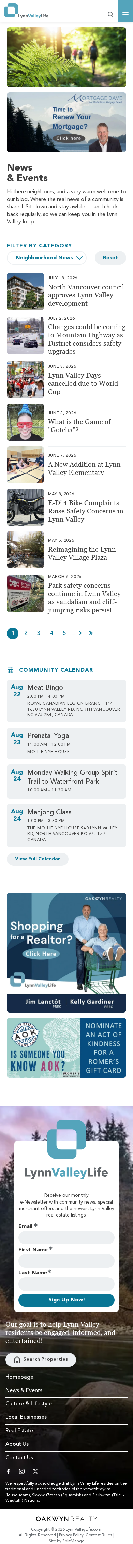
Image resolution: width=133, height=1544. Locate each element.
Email (25, 1226)
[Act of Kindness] (66, 1048)
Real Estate (19, 1431)
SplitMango (73, 1541)
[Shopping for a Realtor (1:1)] (66, 953)
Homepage (19, 1377)
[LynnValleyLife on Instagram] (22, 1471)
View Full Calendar (37, 859)
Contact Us (19, 1458)
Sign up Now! (66, 1300)
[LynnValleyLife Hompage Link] (26, 10)
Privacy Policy (71, 1535)
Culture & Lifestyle (28, 1404)
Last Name (32, 1273)
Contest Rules (99, 1535)
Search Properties (45, 1359)
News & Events (23, 1391)
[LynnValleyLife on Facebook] (8, 1471)
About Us (17, 1444)
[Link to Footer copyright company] (66, 1519)
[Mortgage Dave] (66, 122)
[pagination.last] (91, 633)
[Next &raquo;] (80, 633)
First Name (33, 1250)
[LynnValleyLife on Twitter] (35, 1471)
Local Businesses (26, 1417)
